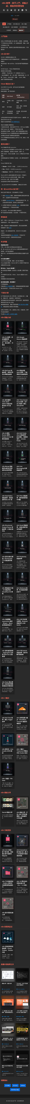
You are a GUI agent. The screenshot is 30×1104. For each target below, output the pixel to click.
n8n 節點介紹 (16, 24)
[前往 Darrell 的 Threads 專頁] (7, 10)
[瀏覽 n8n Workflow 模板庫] (26, 10)
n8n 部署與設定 (23, 27)
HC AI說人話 (6, 1044)
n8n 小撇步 (24, 24)
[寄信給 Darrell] (11, 10)
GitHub (23, 1085)
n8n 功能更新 (14, 27)
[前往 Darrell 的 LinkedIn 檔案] (22, 10)
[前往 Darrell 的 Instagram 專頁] (15, 10)
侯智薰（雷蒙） (6, 1016)
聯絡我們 (21, 30)
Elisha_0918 (5, 1071)
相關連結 (15, 30)
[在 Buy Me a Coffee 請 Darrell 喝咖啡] (18, 10)
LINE (18, 205)
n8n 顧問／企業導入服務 (10, 314)
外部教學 (9, 30)
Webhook (7, 195)
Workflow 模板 (15, 1089)
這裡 (10, 227)
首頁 (4, 24)
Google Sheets (10, 200)
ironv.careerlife (6, 989)
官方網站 (7, 1085)
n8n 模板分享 (6, 27)
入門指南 (9, 24)
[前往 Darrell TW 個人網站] (3, 10)
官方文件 (15, 1085)
